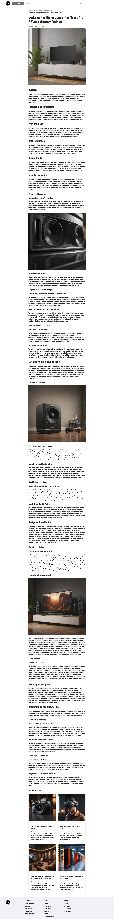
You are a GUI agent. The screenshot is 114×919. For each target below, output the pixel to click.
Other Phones (47, 10)
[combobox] (53, 3)
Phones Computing (37, 10)
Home (29, 10)
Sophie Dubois (33, 26)
